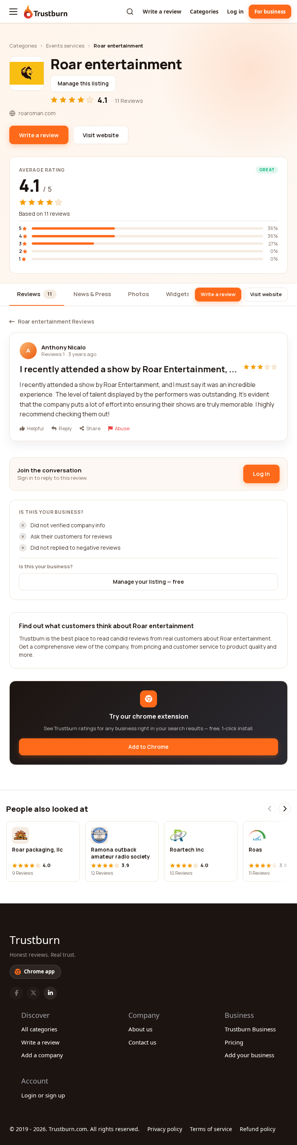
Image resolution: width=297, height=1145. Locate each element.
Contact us (142, 1042)
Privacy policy (164, 1129)
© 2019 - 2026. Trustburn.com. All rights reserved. (75, 1129)
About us (140, 1029)
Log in (235, 11)
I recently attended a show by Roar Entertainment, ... (128, 369)
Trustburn (35, 939)
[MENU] (13, 11)
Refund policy (257, 1129)
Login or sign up (43, 1095)
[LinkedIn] (50, 993)
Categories (204, 11)
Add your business (249, 1055)
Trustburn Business (250, 1029)
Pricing (234, 1042)
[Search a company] (130, 11)
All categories (39, 1029)
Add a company (42, 1055)
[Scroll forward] (284, 809)
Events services (65, 45)
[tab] (36, 294)
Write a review (162, 11)
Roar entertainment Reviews (56, 322)
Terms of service (211, 1129)
